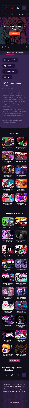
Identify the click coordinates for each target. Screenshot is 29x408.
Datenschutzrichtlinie (7, 400)
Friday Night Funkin (14, 402)
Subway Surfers (23, 400)
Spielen (14, 33)
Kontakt (15, 400)
